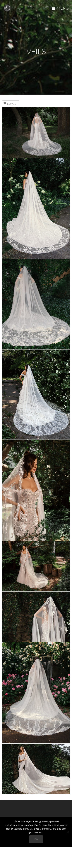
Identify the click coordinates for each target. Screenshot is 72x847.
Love (11, 103)
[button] (36, 132)
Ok (36, 839)
